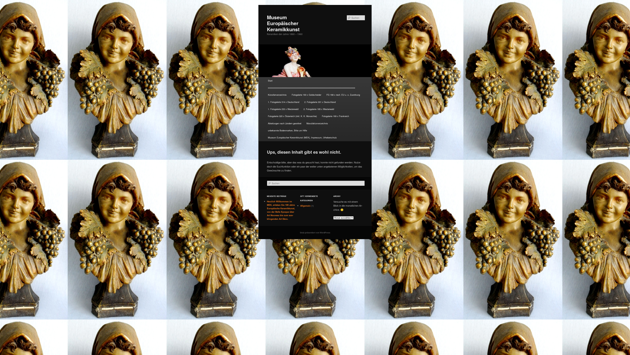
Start (270, 80)
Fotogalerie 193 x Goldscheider (306, 94)
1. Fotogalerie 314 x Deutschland (283, 102)
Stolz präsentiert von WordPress (315, 232)
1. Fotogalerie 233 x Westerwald (283, 109)
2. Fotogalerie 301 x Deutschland (320, 102)
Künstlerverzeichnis (277, 94)
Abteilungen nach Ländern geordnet (284, 123)
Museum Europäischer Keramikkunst (283, 23)
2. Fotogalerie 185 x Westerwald (319, 109)
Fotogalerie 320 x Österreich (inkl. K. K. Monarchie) (292, 116)
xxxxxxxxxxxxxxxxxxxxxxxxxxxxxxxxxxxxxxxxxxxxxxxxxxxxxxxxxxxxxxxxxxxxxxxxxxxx (311, 87)
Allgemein (305, 205)
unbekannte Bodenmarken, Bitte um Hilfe (287, 130)
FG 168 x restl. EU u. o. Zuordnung (343, 94)
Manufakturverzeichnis (317, 123)
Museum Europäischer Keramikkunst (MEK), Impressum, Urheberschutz (302, 137)
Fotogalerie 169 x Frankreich (335, 116)
